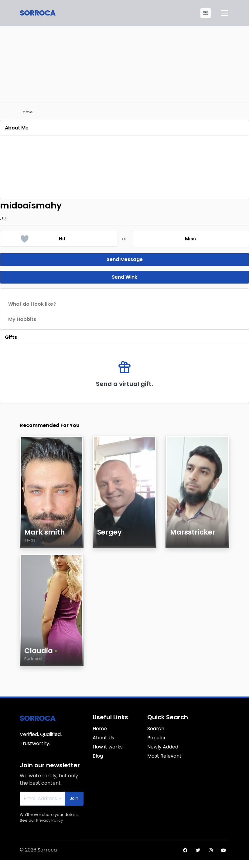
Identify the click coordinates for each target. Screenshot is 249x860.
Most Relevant (164, 755)
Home (26, 112)
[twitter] (198, 850)
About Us (103, 737)
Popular (156, 737)
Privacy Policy (49, 820)
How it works (108, 746)
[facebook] (185, 850)
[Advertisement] (124, 64)
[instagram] (211, 850)
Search (155, 728)
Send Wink (124, 276)
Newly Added (162, 746)
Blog (98, 755)
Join (74, 798)
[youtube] (223, 850)
